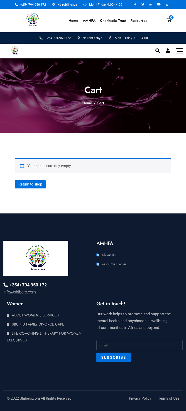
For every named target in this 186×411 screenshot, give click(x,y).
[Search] (157, 50)
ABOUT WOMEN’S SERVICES (35, 315)
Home (73, 20)
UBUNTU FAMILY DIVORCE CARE (38, 324)
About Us (108, 255)
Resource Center (113, 264)
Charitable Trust (113, 20)
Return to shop (30, 184)
